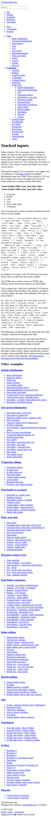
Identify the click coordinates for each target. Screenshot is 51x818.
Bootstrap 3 (11, 750)
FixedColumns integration (18, 659)
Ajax (14, 46)
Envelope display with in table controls (23, 782)
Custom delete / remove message (21, 717)
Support (10, 31)
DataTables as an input (27, 97)
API (14, 48)
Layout (15, 60)
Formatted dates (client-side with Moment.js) (26, 527)
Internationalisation (20, 53)
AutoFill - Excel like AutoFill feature (22, 585)
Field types (11, 380)
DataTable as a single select (18, 495)
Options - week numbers (17, 545)
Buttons (15, 73)
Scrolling (10, 685)
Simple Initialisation (25, 87)
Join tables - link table (16, 444)
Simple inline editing (15, 637)
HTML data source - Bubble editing (22, 737)
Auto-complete (13, 560)
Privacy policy (7, 812)
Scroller (15, 134)
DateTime (16, 82)
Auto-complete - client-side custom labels (24, 565)
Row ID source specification (19, 432)
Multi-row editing (14, 378)
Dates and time (23, 102)
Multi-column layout (15, 772)
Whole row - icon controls (18, 664)
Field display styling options (19, 770)
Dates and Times (19, 56)
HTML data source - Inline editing (21, 735)
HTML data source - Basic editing (21, 733)
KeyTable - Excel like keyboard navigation (25, 607)
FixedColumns (18, 119)
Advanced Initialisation (22, 41)
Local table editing (14, 385)
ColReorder (17, 78)
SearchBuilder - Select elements (20, 619)
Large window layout (16, 775)
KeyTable (16, 124)
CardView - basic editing (17, 595)
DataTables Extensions (27, 104)
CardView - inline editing (17, 597)
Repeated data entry (15, 482)
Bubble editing (23, 109)
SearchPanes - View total (17, 627)
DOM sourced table (15, 437)
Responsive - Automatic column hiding (23, 610)
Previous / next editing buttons (20, 484)
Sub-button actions (15, 467)
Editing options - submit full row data (22, 645)
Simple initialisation (12, 370)
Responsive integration (16, 657)
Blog (9, 26)
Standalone (22, 112)
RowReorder (17, 131)
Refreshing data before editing (19, 402)
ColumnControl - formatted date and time (24, 605)
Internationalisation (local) (18, 387)
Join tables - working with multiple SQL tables (26, 400)
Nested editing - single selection (20, 507)
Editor (16, 85)
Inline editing (23, 107)
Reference (11, 19)
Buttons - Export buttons (17, 590)
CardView (18, 75)
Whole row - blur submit (17, 671)
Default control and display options (22, 692)
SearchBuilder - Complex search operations (25, 615)
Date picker (11, 522)
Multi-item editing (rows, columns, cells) (24, 418)
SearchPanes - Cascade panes (19, 624)
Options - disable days (16, 547)
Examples (11, 17)
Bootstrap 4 (11, 753)
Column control (13, 502)
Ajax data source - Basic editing (20, 728)
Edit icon (10, 649)
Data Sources (17, 43)
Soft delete (11, 715)
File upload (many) (15, 454)
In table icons (12, 470)
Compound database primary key (21, 435)
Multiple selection (14, 497)
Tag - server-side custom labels (20, 572)
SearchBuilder (18, 136)
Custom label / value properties (20, 505)
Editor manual (24, 174)
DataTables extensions (13, 580)
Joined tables (12, 652)
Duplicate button (14, 475)
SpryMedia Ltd (29, 805)
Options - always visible (17, 542)
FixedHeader (17, 122)
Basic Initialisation (20, 38)
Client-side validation (16, 710)
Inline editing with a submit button (21, 647)
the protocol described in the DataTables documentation (22, 357)
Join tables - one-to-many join (19, 449)
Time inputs (12, 535)
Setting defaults (13, 382)
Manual (10, 14)
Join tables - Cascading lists (18, 447)
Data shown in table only (17, 415)
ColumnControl (18, 80)
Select (14, 139)
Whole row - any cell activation (20, 667)
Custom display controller (18, 798)
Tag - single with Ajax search (19, 570)
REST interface (13, 420)
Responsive (17, 126)
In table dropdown (14, 472)
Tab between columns (16, 640)
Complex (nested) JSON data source (22, 422)
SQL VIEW (12, 440)
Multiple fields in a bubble (18, 687)
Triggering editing (25, 95)
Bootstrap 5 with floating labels (20, 758)
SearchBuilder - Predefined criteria (21, 617)
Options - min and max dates (19, 540)
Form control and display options (21, 689)
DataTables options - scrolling (19, 500)
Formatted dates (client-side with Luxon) (24, 525)
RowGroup (17, 129)
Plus (8, 12)
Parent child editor (14, 457)
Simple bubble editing (16, 682)
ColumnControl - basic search (19, 600)
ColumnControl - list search (18, 602)
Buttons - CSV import (16, 593)
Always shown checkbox (17, 712)
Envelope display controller (18, 780)
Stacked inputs (13, 777)
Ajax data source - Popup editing (21, 730)
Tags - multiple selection (17, 575)
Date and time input (15, 532)
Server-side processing (16, 392)
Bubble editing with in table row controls (24, 694)
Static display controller (17, 785)
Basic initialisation (14, 375)
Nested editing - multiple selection (21, 510)
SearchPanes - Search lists (18, 622)
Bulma (9, 763)
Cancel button (12, 479)
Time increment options (17, 537)
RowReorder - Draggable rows (20, 612)
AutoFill (15, 70)
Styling (15, 63)
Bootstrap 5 (11, 755)
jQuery (15, 58)
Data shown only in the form (19, 413)
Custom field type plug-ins (18, 795)
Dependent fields (14, 707)
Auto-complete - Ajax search (19, 562)
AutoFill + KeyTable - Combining (21, 588)
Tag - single (12, 567)
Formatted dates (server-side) (19, 530)
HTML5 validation (15, 425)
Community (12, 29)
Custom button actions (16, 477)
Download (11, 22)
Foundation (11, 760)
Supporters (19, 812)
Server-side (17, 51)
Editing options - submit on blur (20, 642)
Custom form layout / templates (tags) (23, 397)
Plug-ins (15, 65)
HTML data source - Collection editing (23, 740)
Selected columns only (16, 654)
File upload (11, 452)
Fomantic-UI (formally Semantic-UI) (22, 765)
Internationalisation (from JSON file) (22, 390)
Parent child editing (15, 512)
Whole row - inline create (17, 669)
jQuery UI (11, 767)
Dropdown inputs (25, 100)
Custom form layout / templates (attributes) (25, 395)
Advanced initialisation (14, 407)
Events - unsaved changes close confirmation (26, 705)
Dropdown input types (13, 554)
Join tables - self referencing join (20, 442)
